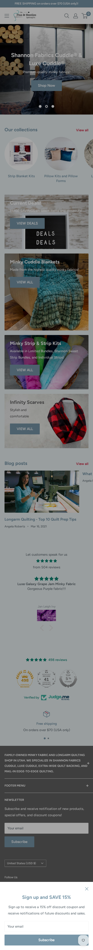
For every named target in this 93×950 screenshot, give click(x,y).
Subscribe (46, 940)
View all (82, 130)
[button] (43, 628)
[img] (46, 561)
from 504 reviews (46, 567)
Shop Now (46, 85)
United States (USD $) (21, 863)
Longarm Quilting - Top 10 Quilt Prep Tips (40, 519)
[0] (85, 16)
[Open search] (66, 15)
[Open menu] (7, 16)
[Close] (86, 888)
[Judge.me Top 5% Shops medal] (68, 679)
